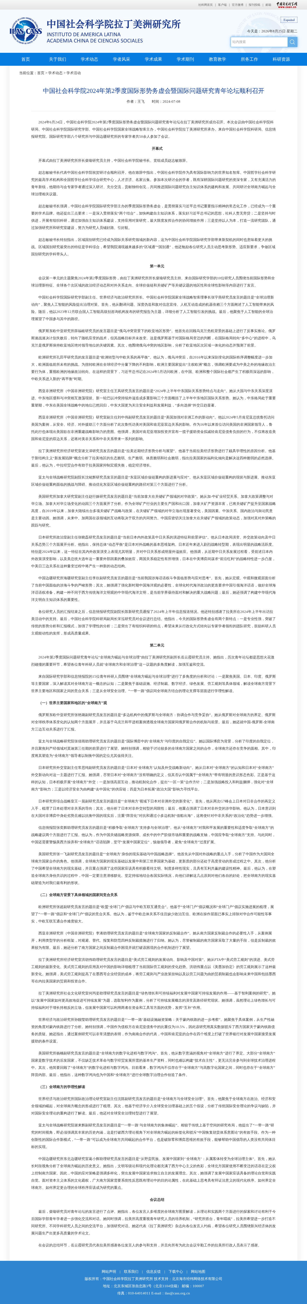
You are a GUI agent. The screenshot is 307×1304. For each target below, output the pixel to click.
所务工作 (249, 59)
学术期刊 (185, 59)
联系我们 (131, 1272)
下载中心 (176, 1272)
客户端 (222, 4)
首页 (25, 59)
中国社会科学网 (285, 5)
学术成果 (153, 59)
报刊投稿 (254, 4)
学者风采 (121, 59)
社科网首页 (205, 4)
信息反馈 (153, 1272)
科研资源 (281, 59)
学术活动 (73, 73)
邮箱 (268, 4)
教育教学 (217, 59)
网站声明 (109, 1272)
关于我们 (57, 59)
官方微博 (237, 4)
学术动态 (89, 59)
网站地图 (198, 1272)
